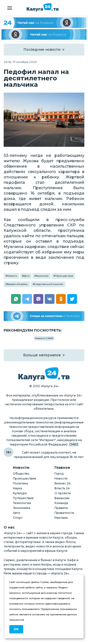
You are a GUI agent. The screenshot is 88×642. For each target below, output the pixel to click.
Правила (61, 508)
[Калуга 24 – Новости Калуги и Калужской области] (43, 7)
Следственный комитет (48, 284)
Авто (16, 513)
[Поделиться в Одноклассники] (60, 298)
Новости (12, 275)
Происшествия (64, 275)
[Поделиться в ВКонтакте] (49, 298)
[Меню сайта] (9, 8)
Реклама (61, 517)
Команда (61, 503)
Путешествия (23, 498)
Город (59, 473)
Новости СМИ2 (44, 338)
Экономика (21, 508)
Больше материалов (42, 355)
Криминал (42, 275)
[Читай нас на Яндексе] (44, 34)
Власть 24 (62, 488)
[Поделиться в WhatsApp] (15, 298)
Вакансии (62, 498)
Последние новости (41, 49)
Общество (21, 473)
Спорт (17, 517)
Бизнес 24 (63, 483)
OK (16, 629)
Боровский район (17, 284)
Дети (26, 275)
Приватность (64, 513)
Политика (20, 483)
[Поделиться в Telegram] (27, 298)
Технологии (22, 503)
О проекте (63, 493)
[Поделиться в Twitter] (72, 298)
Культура (20, 493)
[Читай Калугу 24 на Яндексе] (44, 22)
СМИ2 (73, 444)
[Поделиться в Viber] (38, 298)
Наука (17, 488)
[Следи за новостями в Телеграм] (44, 316)
